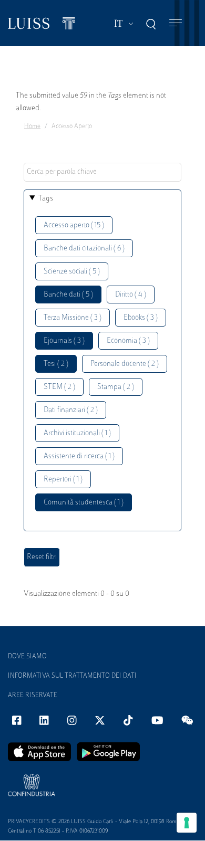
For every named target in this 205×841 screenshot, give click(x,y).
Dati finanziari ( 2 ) (71, 410)
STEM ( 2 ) (59, 387)
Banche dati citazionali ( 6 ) (84, 249)
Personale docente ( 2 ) (124, 364)
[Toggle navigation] (175, 23)
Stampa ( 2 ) (115, 387)
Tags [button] (45, 199)
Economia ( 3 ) (128, 341)
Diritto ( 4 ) (130, 295)
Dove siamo (27, 657)
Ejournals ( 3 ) (64, 341)
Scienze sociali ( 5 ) (72, 272)
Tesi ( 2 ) (56, 364)
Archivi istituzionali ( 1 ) (77, 433)
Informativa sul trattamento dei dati (72, 676)
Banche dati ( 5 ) (68, 295)
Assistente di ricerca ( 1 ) (79, 456)
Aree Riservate (32, 695)
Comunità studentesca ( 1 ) (84, 503)
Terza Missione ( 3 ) (72, 318)
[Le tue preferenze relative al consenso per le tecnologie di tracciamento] (187, 823)
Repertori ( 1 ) (63, 479)
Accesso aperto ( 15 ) (74, 225)
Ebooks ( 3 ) (141, 318)
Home (32, 126)
